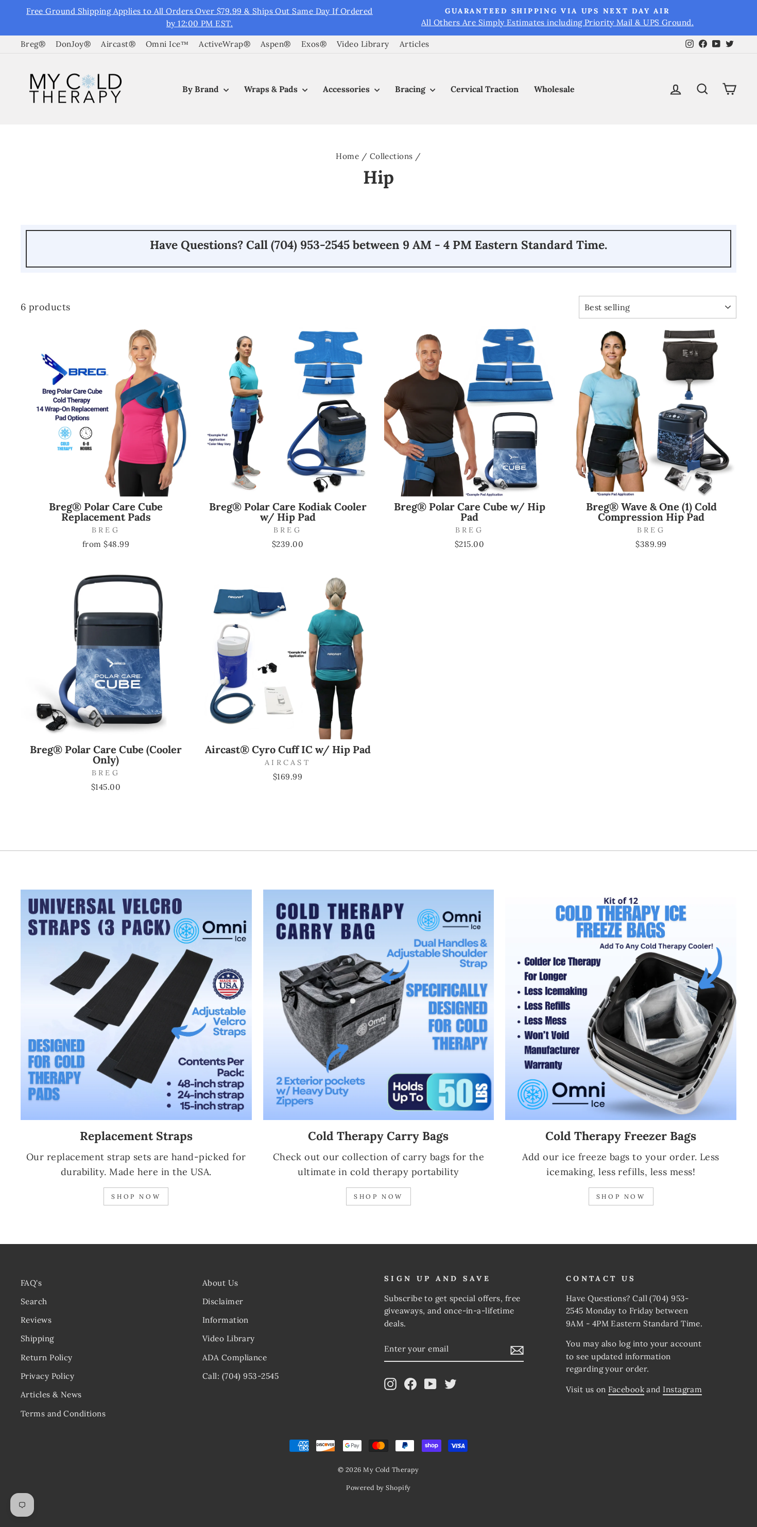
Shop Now (136, 1196)
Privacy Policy (47, 1376)
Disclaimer (223, 1301)
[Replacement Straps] (136, 1005)
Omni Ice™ (167, 44)
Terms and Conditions (63, 1413)
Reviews (36, 1320)
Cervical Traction (485, 89)
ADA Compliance (234, 1357)
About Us (220, 1283)
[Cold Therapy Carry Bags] (378, 1005)
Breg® (33, 44)
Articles (414, 44)
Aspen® (276, 44)
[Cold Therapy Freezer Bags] (620, 1005)
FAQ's (31, 1283)
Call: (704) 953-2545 (240, 1376)
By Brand (201, 89)
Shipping (37, 1338)
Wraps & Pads (272, 89)
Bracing (411, 89)
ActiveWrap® (224, 44)
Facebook (626, 1389)
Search (34, 1301)
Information (225, 1320)
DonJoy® (73, 44)
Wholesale (554, 89)
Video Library (363, 44)
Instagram (682, 1389)
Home (347, 156)
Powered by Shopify (378, 1487)
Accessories (347, 89)
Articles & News (51, 1394)
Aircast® (118, 44)
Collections (391, 156)
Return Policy (47, 1357)
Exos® (313, 44)
